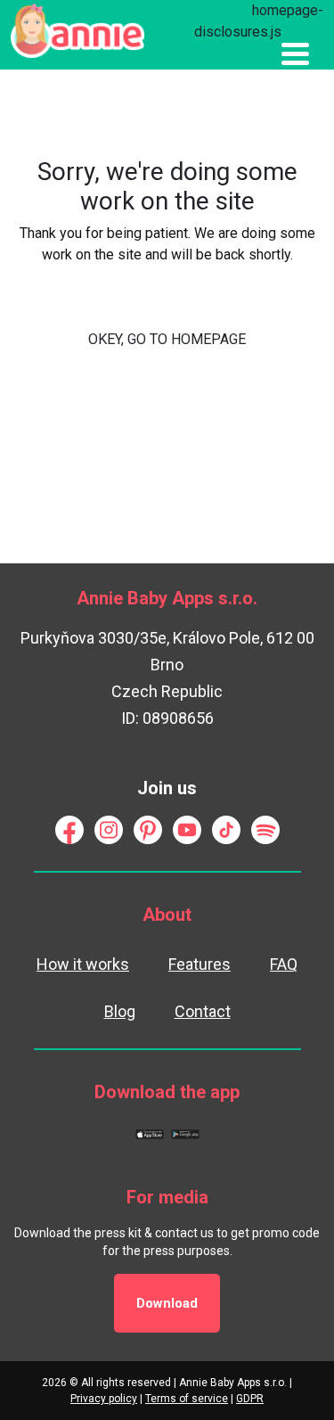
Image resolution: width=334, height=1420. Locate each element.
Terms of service (186, 1398)
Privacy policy (103, 1398)
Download (167, 1303)
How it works (83, 964)
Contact (203, 1011)
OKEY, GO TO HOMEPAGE (167, 339)
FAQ (283, 964)
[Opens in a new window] (69, 828)
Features (199, 964)
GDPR (250, 1398)
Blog (119, 1011)
